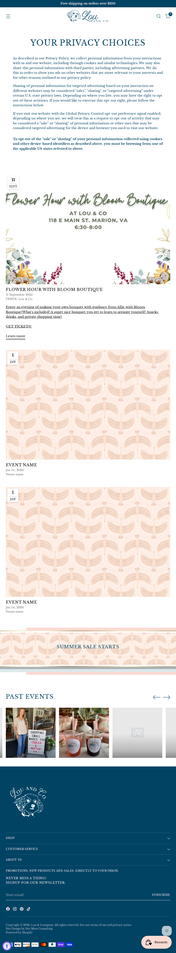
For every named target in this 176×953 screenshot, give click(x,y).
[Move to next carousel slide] (166, 697)
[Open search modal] (158, 16)
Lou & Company (42, 925)
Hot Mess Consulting (39, 928)
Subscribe (161, 894)
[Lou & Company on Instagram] (15, 910)
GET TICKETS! (19, 326)
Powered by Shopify (19, 932)
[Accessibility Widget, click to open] (7, 946)
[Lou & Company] (88, 16)
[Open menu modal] (8, 16)
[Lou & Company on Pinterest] (22, 910)
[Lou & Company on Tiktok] (29, 910)
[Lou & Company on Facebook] (8, 910)
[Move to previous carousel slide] (156, 697)
